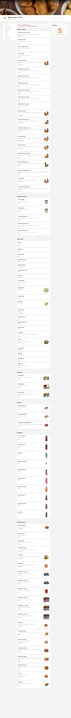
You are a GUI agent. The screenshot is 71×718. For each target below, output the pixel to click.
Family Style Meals (8, 27)
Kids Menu (7, 31)
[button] (18, 2)
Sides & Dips (7, 29)
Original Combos (8, 25)
